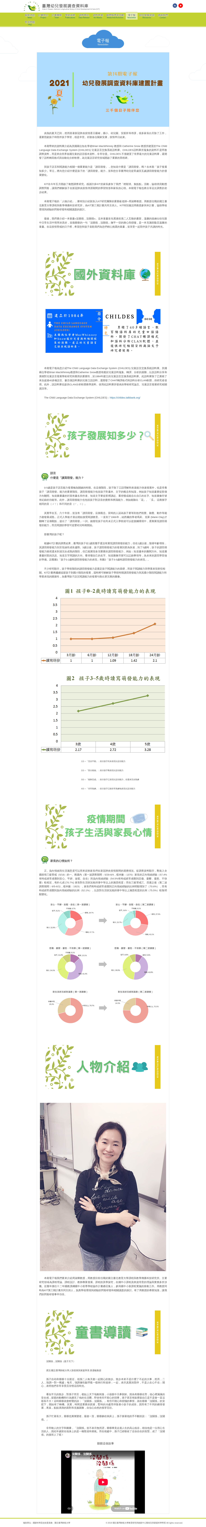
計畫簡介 (43, 16)
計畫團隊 (57, 16)
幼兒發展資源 (146, 16)
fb (175, 5)
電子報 (131, 16)
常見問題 (30, 23)
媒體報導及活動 (115, 16)
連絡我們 (163, 16)
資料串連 (98, 16)
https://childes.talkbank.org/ (125, 397)
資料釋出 (84, 16)
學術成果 (70, 16)
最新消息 (30, 16)
